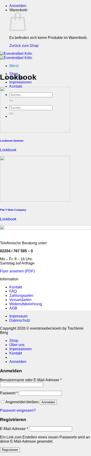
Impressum (18, 316)
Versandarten (20, 300)
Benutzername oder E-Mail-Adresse (31, 380)
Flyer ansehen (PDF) (17, 271)
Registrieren (10, 450)
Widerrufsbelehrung (25, 304)
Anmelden (48, 402)
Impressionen (20, 82)
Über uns (16, 345)
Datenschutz (19, 320)
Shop (13, 341)
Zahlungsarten (21, 296)
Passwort (9, 393)
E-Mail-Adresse (14, 429)
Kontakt (15, 86)
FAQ (13, 291)
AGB (13, 308)
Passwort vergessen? (18, 410)
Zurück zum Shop (23, 46)
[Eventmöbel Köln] (16, 56)
